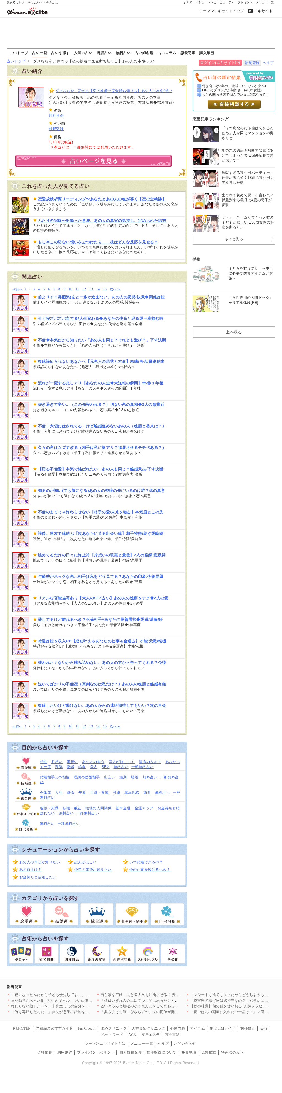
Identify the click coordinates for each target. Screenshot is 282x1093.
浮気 (59, 767)
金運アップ (144, 808)
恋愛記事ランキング (211, 119)
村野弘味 (56, 129)
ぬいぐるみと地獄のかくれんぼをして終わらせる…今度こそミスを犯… (160, 1006)
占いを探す (60, 52)
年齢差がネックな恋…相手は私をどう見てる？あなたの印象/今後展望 (101, 576)
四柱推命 (56, 116)
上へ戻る (234, 332)
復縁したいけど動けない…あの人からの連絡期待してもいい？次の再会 (102, 705)
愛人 (93, 767)
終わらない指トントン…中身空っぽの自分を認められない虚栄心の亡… (70, 1006)
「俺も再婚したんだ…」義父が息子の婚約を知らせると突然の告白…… (70, 1012)
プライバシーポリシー (95, 1052)
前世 (147, 793)
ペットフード (112, 1035)
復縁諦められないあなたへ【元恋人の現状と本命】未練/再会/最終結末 (101, 361)
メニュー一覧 (265, 2)
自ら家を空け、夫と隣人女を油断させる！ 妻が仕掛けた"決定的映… (158, 995)
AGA (132, 1035)
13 (91, 289)
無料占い (123, 52)
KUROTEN (22, 1028)
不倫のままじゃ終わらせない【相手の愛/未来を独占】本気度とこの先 (101, 512)
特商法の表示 (232, 1052)
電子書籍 (172, 1035)
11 (77, 289)
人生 (59, 793)
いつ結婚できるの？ (146, 862)
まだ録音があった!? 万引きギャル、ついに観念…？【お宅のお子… (68, 1000)
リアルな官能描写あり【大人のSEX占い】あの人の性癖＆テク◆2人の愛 (103, 598)
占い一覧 (39, 52)
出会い (109, 777)
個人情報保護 (130, 1052)
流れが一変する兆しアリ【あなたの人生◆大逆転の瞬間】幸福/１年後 (101, 383)
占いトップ (19, 52)
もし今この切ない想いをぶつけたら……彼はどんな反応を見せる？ (98, 242)
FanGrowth (87, 1028)
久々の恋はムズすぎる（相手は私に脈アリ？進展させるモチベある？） (102, 447)
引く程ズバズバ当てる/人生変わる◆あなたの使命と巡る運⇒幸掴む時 (101, 318)
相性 (43, 762)
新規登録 (252, 63)
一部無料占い (142, 767)
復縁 (70, 767)
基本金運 (123, 808)
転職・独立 (72, 808)
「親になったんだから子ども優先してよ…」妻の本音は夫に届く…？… (70, 995)
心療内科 (177, 1028)
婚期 (123, 777)
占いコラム (167, 52)
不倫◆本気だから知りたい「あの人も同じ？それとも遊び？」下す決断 (102, 340)
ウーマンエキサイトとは (105, 1043)
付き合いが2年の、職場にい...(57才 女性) (234, 86)
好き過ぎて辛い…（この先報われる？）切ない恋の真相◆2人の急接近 (101, 404)
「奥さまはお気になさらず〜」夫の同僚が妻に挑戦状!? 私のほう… (157, 1012)
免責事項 (188, 1052)
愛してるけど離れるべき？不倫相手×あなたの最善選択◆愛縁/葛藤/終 (100, 619)
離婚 (134, 777)
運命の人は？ (150, 762)
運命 (70, 793)
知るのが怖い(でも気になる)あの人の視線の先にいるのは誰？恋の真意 (101, 490)
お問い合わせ (185, 1043)
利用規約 (64, 1052)
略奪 (82, 767)
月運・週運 (99, 793)
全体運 (45, 793)
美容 (264, 1028)
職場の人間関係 (98, 808)
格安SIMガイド (222, 1028)
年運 (82, 793)
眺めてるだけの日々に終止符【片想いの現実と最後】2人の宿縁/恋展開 (102, 555)
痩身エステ (150, 1035)
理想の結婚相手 (87, 777)
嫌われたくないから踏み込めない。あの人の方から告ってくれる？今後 (102, 662)
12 (84, 289)
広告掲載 (208, 1052)
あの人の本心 (93, 762)
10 (70, 289)
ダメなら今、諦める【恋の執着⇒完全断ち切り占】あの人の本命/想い (114, 91)
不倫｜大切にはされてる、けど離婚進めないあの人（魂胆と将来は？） (102, 426)
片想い (57, 762)
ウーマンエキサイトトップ (221, 11)
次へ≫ (115, 289)
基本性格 (131, 793)
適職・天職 (49, 808)
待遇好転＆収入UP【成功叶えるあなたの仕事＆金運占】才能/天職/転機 (102, 641)
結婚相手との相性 (55, 777)
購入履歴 (206, 52)
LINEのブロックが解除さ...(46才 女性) (232, 90)
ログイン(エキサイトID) (220, 63)
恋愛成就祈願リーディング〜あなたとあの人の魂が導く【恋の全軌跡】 (102, 199)
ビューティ (227, 2)
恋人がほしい (85, 862)
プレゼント (245, 2)
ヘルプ (268, 63)
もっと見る (234, 239)
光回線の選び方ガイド (54, 1028)
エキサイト (263, 11)
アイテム (197, 1028)
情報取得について (162, 1052)
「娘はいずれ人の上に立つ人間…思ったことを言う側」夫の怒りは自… (160, 1000)
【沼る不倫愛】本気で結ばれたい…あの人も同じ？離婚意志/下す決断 (101, 469)
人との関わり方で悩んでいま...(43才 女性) (235, 94)
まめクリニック (114, 1028)
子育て (187, 2)
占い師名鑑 (144, 52)
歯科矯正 (247, 1028)
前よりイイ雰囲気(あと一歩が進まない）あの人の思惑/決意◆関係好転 (101, 297)
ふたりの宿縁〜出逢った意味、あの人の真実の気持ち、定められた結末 (102, 220)
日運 (116, 793)
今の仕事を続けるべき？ (149, 870)
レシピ (211, 2)
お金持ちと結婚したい (37, 877)
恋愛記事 (187, 52)
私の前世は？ (30, 870)
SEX (106, 767)
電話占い (104, 52)
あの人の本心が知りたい (39, 862)
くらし (199, 2)
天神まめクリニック (148, 1028)
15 (105, 289)
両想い (72, 762)
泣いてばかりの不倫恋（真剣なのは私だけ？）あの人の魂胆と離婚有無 (102, 684)
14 (98, 289)
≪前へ (17, 289)
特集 (197, 259)
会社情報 (44, 1052)
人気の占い (83, 52)
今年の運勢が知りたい (93, 870)
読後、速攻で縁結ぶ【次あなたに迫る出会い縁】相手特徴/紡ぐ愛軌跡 (101, 533)
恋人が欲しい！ (122, 762)
